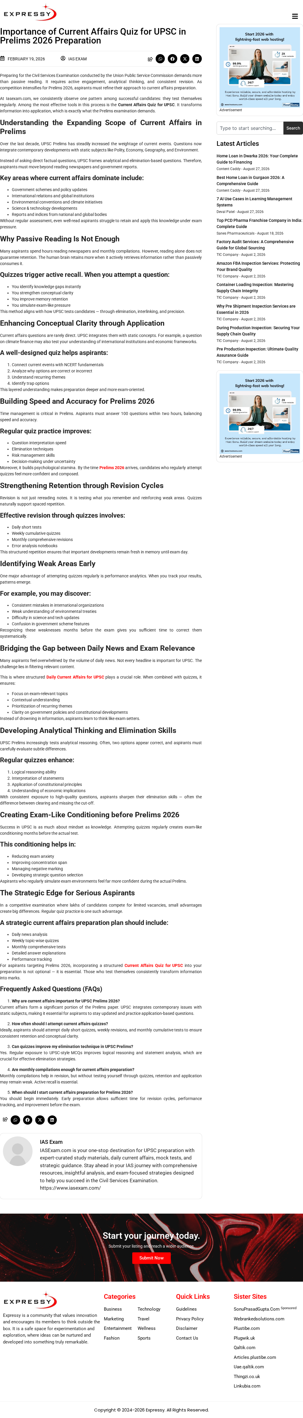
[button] (295, 16)
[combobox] (250, 128)
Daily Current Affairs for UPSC (75, 677)
